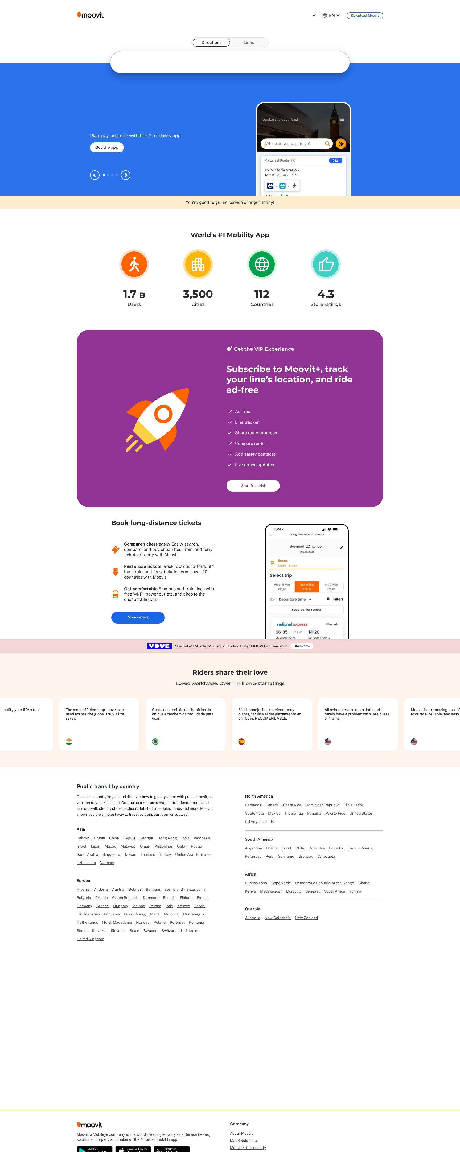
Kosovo (183, 906)
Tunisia (355, 891)
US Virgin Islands (259, 821)
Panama (314, 813)
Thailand (148, 854)
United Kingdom (90, 939)
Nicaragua (294, 813)
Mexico (274, 813)
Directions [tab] (211, 42)
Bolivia (271, 848)
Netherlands (87, 922)
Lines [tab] (249, 42)
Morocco (293, 891)
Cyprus (129, 838)
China (114, 838)
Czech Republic (125, 897)
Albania (83, 889)
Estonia (169, 897)
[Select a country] (313, 15)
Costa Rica (292, 805)
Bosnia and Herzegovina (185, 889)
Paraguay (253, 856)
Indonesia (202, 838)
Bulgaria (84, 897)
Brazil (286, 848)
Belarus (135, 889)
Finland (186, 897)
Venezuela (326, 856)
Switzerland (172, 930)
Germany (84, 906)
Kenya (250, 891)
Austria (118, 889)
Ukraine (192, 930)
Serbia (82, 930)
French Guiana (360, 848)
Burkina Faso (256, 883)
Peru (270, 856)
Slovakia (99, 930)
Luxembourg (135, 914)
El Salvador (353, 805)
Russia (196, 846)
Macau (110, 846)
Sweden (150, 930)
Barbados (253, 805)
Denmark (151, 897)
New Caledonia (278, 918)
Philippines (163, 846)
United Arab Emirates (193, 854)
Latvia (199, 906)
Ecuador (336, 848)
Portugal (177, 922)
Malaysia (128, 846)
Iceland (138, 906)
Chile (299, 848)
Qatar (182, 846)
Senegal (312, 891)
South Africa (334, 891)
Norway (142, 922)
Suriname (286, 856)
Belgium (153, 889)
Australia (252, 918)
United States (361, 813)
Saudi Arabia (87, 854)
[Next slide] (125, 175)
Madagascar (271, 891)
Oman (145, 846)
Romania (196, 922)
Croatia (101, 897)
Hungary (120, 906)
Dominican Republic (322, 805)
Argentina (253, 848)
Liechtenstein (88, 914)
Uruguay (305, 856)
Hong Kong (167, 838)
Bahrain (83, 838)
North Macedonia (117, 922)
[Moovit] (89, 1126)
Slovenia (118, 930)
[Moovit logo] (90, 15)
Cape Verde (281, 883)
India (185, 838)
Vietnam (107, 863)
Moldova (171, 914)
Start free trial (253, 486)
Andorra (101, 889)
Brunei (99, 838)
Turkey (165, 854)
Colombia (317, 848)
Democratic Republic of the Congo (324, 883)
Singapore (111, 854)
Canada (272, 805)
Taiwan (130, 854)
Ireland (155, 906)
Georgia (146, 838)
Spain (134, 930)
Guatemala (254, 813)
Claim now (302, 646)
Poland (160, 922)
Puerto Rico (335, 813)
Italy (169, 906)
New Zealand (306, 918)
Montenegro (193, 914)
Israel (81, 846)
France (203, 897)
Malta (155, 914)
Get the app (106, 152)
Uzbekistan (86, 863)
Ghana (363, 883)
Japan (95, 846)
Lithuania (112, 914)
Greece (102, 906)
